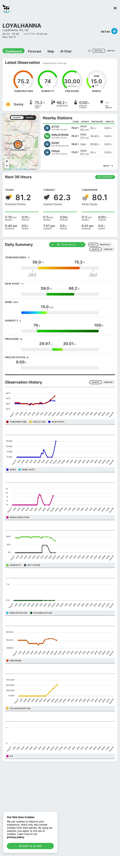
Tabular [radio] (108, 382)
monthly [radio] (105, 244)
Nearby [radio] (30, 117)
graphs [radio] (95, 249)
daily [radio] (93, 244)
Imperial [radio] (98, 51)
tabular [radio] (108, 249)
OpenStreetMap (21, 168)
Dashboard (12, 51)
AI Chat (58, 51)
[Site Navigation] (115, 8)
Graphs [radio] (95, 382)
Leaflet (9, 168)
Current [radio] (17, 117)
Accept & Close (30, 846)
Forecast (30, 51)
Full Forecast (105, 177)
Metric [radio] (111, 51)
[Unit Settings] (89, 50)
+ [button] (7, 161)
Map (45, 51)
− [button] (7, 166)
